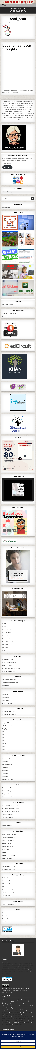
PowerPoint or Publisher (8, 869)
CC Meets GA (6, 700)
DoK (3, 626)
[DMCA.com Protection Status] (7, 931)
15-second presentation (8, 866)
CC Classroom (6, 744)
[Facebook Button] (14, 11)
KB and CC (5, 852)
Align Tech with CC (7, 726)
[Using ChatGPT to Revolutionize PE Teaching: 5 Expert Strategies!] (10, 223)
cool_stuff (18, 19)
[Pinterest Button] (17, 11)
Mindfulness (5, 638)
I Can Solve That (6, 884)
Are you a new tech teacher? (10, 805)
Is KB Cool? (5, 849)
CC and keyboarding (7, 735)
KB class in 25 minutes (8, 855)
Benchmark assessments (9, 662)
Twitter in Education (7, 814)
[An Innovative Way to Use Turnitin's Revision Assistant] (26, 255)
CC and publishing (7, 738)
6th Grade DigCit (6, 776)
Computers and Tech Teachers (10, 808)
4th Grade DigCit (6, 770)
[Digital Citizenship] (10, 288)
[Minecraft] (10, 239)
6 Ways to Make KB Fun (9, 834)
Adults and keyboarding (8, 837)
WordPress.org (6, 922)
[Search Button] (25, 11)
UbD (3, 650)
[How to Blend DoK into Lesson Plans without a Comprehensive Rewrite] (26, 272)
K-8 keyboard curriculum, (18, 111)
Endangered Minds (7, 703)
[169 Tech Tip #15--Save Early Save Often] (10, 255)
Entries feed (5, 915)
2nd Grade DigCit (7, 764)
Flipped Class (6, 629)
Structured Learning (7, 904)
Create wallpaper (6, 825)
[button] (14, 495)
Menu (5, 5)
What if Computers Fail (8, 893)
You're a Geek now (7, 817)
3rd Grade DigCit (6, 767)
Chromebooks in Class (8, 711)
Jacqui (12, 22)
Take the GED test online (9, 313)
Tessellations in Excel (8, 797)
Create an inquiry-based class (10, 811)
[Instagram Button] (22, 11)
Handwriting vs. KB (7, 846)
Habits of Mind (6, 635)
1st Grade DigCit (6, 761)
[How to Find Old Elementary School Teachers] (26, 239)
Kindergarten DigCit (7, 779)
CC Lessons (5, 694)
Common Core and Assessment (11, 668)
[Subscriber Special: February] (26, 223)
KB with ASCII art (7, 858)
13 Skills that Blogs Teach (9, 679)
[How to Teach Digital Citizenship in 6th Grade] (10, 272)
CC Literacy (5, 697)
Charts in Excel (6, 788)
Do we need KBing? (7, 843)
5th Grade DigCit (6, 773)
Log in (4, 912)
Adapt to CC (5, 723)
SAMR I (4, 644)
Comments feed (6, 919)
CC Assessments (7, 665)
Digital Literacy (6, 623)
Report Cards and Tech (8, 671)
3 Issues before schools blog (10, 682)
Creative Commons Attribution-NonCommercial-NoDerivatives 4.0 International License (15, 990)
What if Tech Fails (7, 896)
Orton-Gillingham (7, 641)
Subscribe (7, 167)
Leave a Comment (21, 22)
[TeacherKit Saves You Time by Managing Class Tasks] (26, 288)
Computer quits (6, 881)
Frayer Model (6, 632)
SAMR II (4, 647)
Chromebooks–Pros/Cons (9, 714)
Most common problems (9, 890)
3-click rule (5, 878)
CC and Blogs (6, 732)
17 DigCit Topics (6, 758)
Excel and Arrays (7, 791)
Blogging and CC (6, 685)
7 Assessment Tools (7, 659)
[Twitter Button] (11, 11)
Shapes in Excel (6, 794)
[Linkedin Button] (19, 11)
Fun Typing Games (7, 304)
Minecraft (4, 887)
